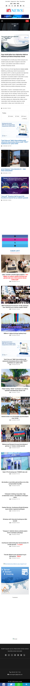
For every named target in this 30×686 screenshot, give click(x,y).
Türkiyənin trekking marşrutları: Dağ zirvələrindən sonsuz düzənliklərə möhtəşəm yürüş (15, 495)
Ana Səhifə (7, 1)
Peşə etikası (22, 1)
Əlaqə (18, 1)
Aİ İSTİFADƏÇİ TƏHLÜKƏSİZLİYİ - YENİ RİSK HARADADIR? (13, 169)
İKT (18, 24)
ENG (14, 3)
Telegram (24, 116)
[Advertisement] (15, 219)
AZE (11, 3)
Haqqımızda (13, 1)
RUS (18, 3)
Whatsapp (25, 118)
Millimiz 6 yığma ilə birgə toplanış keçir (15, 333)
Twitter (18, 116)
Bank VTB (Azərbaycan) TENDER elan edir (15, 472)
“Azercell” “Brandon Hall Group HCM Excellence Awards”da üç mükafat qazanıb (14, 197)
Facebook (11, 116)
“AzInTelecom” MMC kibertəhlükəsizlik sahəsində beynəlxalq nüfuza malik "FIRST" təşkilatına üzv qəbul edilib (14, 142)
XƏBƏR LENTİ (15, 251)
